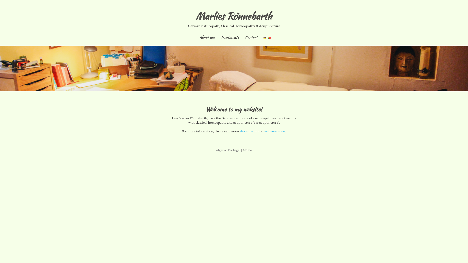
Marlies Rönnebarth (234, 16)
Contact (251, 38)
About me (206, 38)
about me (246, 131)
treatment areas (274, 131)
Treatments (229, 38)
